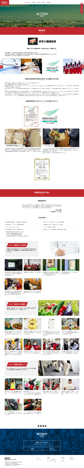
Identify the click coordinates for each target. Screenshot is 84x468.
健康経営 (63, 457)
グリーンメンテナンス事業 (51, 461)
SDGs (62, 459)
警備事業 (48, 457)
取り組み (38, 2)
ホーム (38, 457)
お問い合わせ (51, 448)
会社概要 (48, 2)
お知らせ (43, 2)
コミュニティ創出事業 (51, 459)
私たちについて (28, 2)
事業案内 (34, 2)
